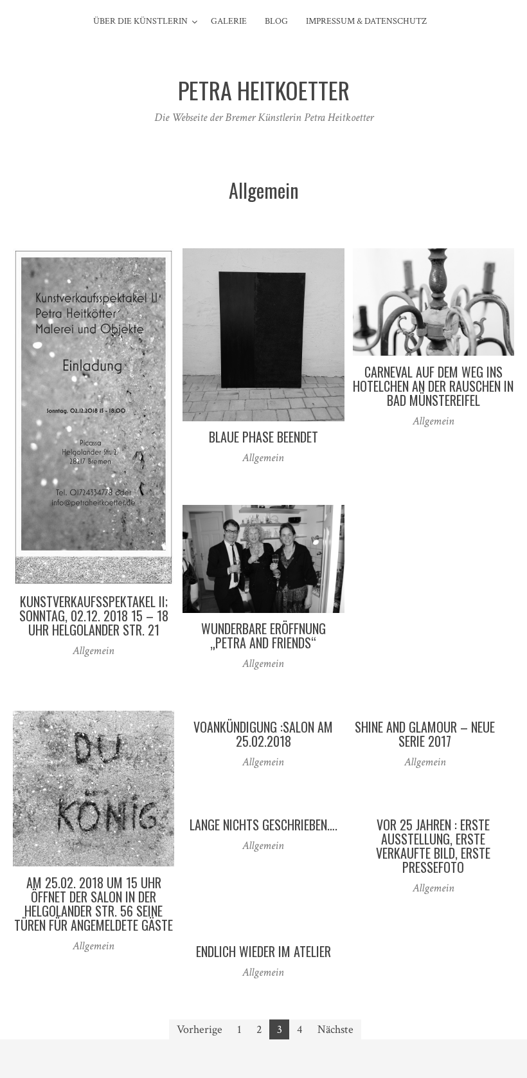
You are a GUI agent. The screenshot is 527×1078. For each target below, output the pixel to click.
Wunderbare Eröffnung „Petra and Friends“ (263, 635)
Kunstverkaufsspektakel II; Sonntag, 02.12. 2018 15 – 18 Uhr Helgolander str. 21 (93, 615)
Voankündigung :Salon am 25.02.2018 (263, 734)
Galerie (229, 21)
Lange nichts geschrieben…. (263, 824)
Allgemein (93, 650)
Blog (276, 21)
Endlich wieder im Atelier (263, 951)
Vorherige (199, 1029)
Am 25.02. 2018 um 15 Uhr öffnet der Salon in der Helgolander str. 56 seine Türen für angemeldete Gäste (93, 904)
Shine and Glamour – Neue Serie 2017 (425, 734)
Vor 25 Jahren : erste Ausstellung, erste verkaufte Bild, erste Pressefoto (433, 846)
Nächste (335, 1029)
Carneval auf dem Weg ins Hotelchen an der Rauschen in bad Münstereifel (433, 386)
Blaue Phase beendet (263, 436)
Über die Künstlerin (140, 21)
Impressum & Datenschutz (366, 21)
